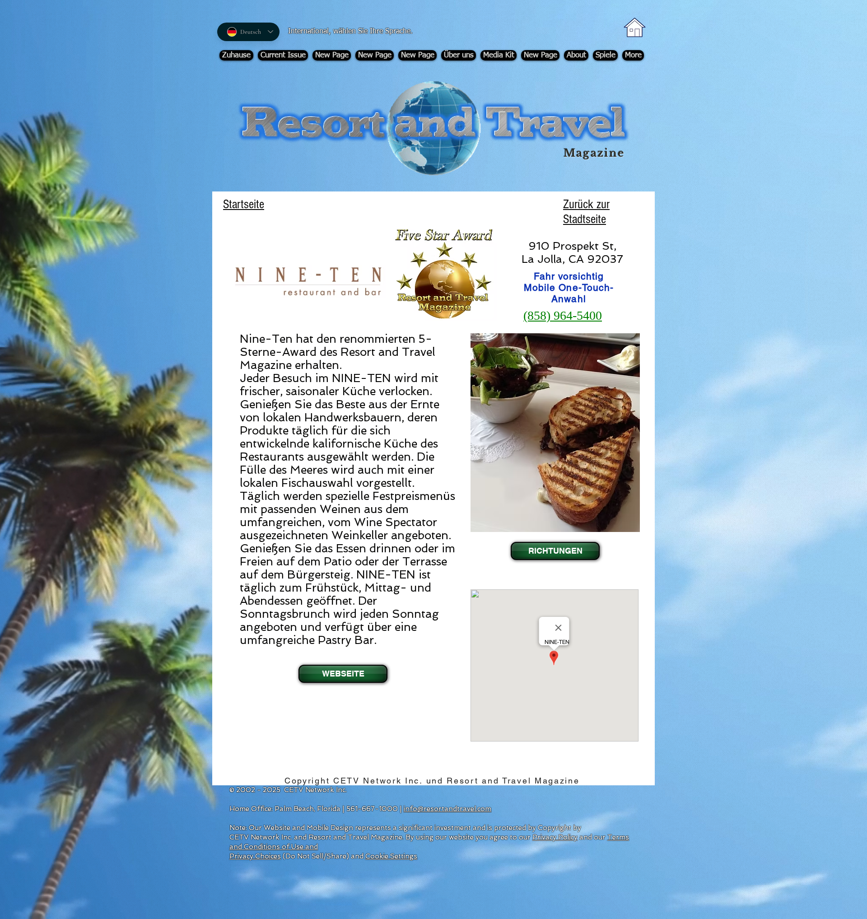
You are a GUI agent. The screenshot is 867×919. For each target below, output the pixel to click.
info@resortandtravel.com (447, 809)
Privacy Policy (555, 837)
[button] (554, 551)
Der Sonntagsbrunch (308, 607)
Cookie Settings (391, 856)
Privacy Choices (255, 856)
